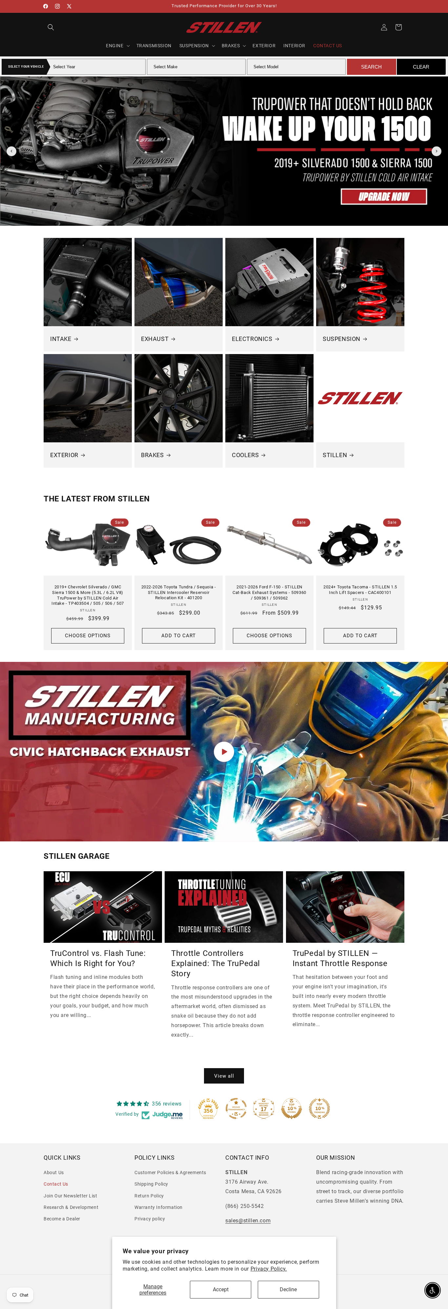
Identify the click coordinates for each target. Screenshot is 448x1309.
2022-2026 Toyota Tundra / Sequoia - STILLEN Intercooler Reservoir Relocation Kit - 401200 (178, 592)
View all (224, 1076)
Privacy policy (149, 1218)
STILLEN (335, 455)
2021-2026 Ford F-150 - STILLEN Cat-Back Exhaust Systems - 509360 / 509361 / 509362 (269, 592)
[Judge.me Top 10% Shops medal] (291, 1108)
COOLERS (245, 455)
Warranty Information (158, 1207)
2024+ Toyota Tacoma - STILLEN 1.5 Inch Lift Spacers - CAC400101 (360, 589)
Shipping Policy (151, 1184)
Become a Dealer (62, 1218)
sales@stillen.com (248, 1221)
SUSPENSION (341, 338)
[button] (51, 27)
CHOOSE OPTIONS (88, 636)
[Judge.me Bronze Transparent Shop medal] (236, 1108)
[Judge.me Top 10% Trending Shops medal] (319, 1108)
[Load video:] (224, 751)
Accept (221, 1289)
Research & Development (71, 1207)
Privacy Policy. (269, 1269)
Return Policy (149, 1195)
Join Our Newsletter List (70, 1195)
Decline (288, 1289)
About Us (54, 1172)
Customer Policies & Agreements (170, 1172)
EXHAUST (155, 338)
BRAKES (152, 455)
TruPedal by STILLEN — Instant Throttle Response (340, 958)
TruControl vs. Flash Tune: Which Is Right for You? (98, 958)
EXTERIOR (64, 455)
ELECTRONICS (252, 338)
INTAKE (60, 338)
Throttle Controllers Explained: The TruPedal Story (215, 963)
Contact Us (56, 1184)
